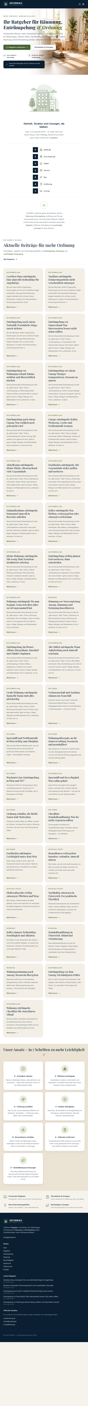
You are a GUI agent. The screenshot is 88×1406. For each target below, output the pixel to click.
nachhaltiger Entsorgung (13, 254)
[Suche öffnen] (80, 4)
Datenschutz (7, 1266)
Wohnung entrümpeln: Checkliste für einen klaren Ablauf (21, 1011)
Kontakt (6, 1269)
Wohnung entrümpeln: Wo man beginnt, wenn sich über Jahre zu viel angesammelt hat (23, 605)
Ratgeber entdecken (17, 47)
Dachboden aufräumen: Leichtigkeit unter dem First (22, 855)
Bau (45, 177)
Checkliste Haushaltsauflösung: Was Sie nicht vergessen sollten (63, 817)
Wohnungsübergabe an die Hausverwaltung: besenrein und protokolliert (63, 741)
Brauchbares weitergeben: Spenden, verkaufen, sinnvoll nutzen (63, 856)
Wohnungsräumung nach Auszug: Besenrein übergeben (22, 973)
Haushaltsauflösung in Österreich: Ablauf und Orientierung (60, 935)
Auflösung (48, 184)
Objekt (46, 163)
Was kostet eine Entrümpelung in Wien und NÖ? (23, 779)
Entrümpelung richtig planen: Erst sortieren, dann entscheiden (64, 559)
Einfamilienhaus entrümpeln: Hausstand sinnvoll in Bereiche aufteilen (22, 514)
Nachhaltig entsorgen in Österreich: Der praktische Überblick (62, 896)
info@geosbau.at (9, 1237)
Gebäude (47, 150)
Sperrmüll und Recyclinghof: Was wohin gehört (63, 779)
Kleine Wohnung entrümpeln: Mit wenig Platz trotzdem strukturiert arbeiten (22, 559)
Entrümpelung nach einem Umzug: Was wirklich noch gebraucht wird (21, 422)
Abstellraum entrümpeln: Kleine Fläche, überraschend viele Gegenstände (22, 468)
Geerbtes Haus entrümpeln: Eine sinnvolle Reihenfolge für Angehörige (23, 279)
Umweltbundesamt (9, 1321)
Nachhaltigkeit (55, 849)
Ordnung (43, 135)
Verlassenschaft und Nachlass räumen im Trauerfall (64, 694)
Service (47, 170)
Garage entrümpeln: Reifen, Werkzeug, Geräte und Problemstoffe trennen (63, 422)
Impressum (7, 1263)
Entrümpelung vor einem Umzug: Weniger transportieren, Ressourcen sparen (63, 375)
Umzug (46, 191)
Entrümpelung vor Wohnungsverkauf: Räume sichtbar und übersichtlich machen (21, 375)
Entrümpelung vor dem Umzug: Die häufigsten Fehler (64, 973)
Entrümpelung (49, 157)
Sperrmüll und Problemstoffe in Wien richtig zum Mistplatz (22, 739)
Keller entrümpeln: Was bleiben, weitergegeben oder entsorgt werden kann (63, 514)
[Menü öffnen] (83, 4)
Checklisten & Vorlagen (43, 47)
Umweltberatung (9, 1324)
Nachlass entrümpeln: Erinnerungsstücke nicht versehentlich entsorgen (61, 279)
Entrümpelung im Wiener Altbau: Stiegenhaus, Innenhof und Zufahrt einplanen (23, 650)
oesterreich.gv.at (9, 1318)
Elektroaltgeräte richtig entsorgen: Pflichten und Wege (23, 894)
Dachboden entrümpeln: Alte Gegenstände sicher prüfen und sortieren (63, 468)
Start (5, 1248)
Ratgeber (54, 138)
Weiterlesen (11, 307)
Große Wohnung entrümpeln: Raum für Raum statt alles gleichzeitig (22, 696)
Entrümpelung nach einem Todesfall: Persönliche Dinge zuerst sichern (22, 325)
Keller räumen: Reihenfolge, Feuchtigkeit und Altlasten (21, 934)
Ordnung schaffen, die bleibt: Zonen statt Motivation (22, 815)
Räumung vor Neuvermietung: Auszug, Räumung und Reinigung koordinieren (64, 605)
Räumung (29, 216)
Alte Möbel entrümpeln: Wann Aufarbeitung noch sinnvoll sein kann (64, 650)
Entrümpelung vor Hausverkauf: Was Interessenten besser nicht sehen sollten (62, 326)
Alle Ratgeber (9, 259)
